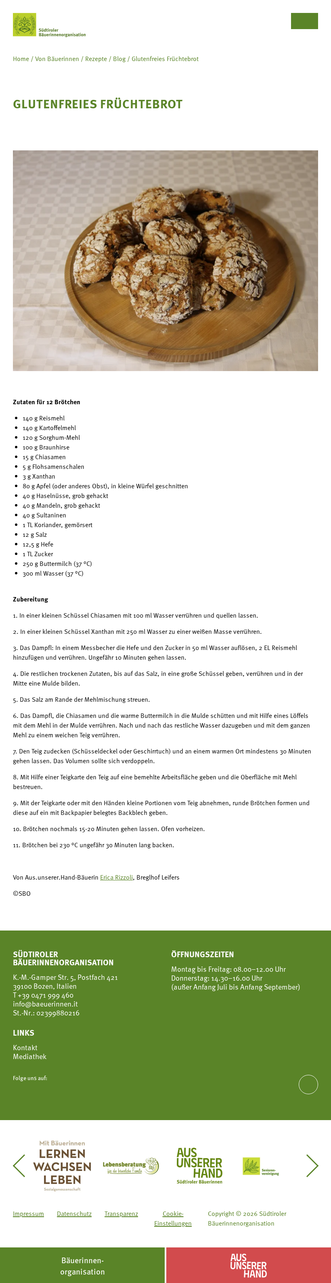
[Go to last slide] (23, 1166)
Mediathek (29, 1056)
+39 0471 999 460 (44, 994)
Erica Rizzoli (116, 877)
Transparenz (121, 1213)
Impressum (28, 1213)
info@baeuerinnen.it (45, 1003)
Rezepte (96, 58)
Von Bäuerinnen (57, 58)
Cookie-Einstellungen (173, 1218)
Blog (119, 58)
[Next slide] (307, 1166)
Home (21, 58)
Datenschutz (74, 1213)
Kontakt (25, 1047)
